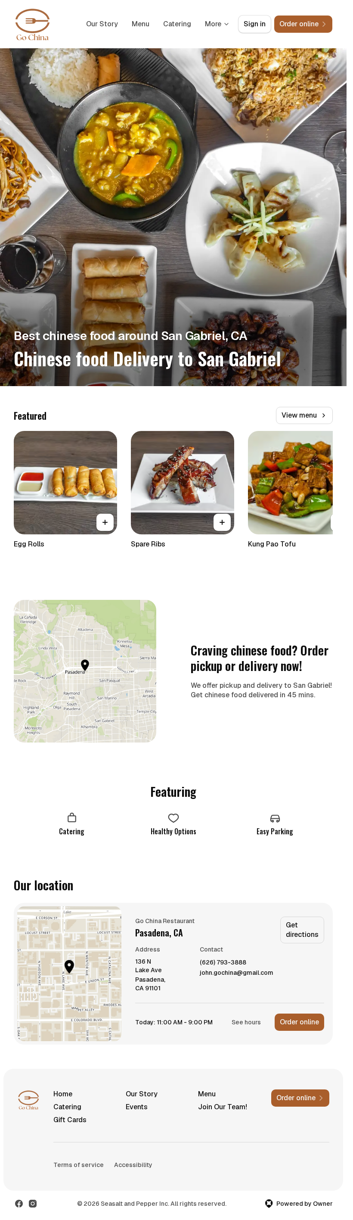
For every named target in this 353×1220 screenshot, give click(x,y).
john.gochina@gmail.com (236, 973)
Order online (299, 1022)
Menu (140, 23)
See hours (246, 1022)
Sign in (255, 23)
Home (62, 1093)
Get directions (302, 929)
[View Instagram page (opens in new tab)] (33, 1203)
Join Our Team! (222, 1106)
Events (137, 1106)
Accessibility (133, 1165)
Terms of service (78, 1165)
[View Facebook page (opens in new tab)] (19, 1203)
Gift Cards (70, 1119)
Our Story (102, 23)
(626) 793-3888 (223, 962)
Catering (177, 23)
